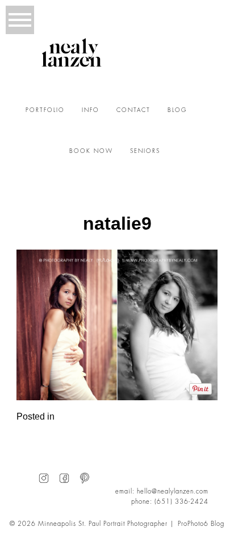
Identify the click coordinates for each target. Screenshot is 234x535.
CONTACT (133, 110)
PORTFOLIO (45, 110)
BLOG (177, 110)
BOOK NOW (91, 151)
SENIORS (145, 151)
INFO (90, 110)
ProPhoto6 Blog (201, 524)
